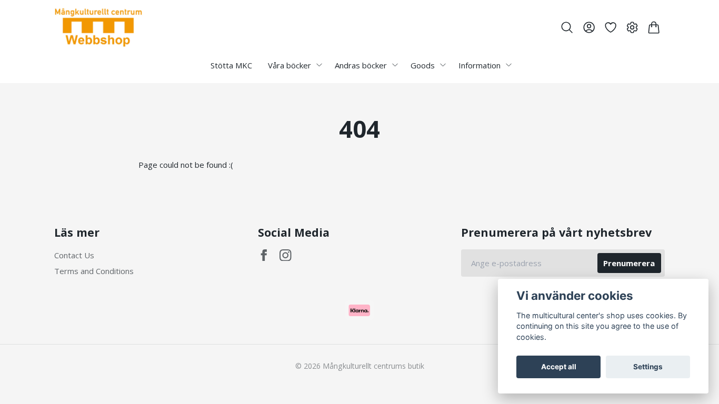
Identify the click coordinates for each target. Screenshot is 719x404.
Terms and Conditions (94, 271)
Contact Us (74, 255)
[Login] (589, 27)
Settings (648, 366)
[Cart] (654, 27)
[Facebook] (264, 255)
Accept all (558, 366)
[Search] (567, 27)
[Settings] (632, 27)
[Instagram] (285, 255)
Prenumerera (629, 263)
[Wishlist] (610, 27)
